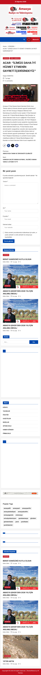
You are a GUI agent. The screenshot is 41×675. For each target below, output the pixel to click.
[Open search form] (24, 39)
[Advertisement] (20, 375)
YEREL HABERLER (15, 58)
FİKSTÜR (5, 415)
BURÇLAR (6, 422)
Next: (20, 159)
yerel (17, 521)
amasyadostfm (23, 511)
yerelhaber (24, 521)
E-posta (6, 216)
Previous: (17, 152)
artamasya (19, 515)
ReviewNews (31, 670)
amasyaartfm (26, 508)
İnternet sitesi (7, 224)
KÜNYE (5, 407)
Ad (4, 208)
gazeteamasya (23, 518)
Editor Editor (6, 262)
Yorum (5, 181)
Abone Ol (36, 39)
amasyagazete (8, 515)
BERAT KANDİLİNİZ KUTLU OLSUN (17, 259)
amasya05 (7, 508)
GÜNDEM (6, 58)
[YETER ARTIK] (20, 647)
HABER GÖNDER (8, 429)
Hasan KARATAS (8, 76)
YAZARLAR (6, 411)
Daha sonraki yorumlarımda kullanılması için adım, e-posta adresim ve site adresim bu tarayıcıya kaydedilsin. (21, 235)
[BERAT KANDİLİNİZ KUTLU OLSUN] (20, 255)
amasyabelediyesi (10, 511)
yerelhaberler (8, 525)
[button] (4, 145)
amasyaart (16, 508)
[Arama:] (16, 342)
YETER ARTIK (8, 661)
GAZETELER (7, 418)
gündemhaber (8, 521)
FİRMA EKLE (7, 433)
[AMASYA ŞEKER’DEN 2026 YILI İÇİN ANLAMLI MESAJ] (20, 276)
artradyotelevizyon (10, 518)
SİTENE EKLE (7, 426)
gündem (33, 518)
